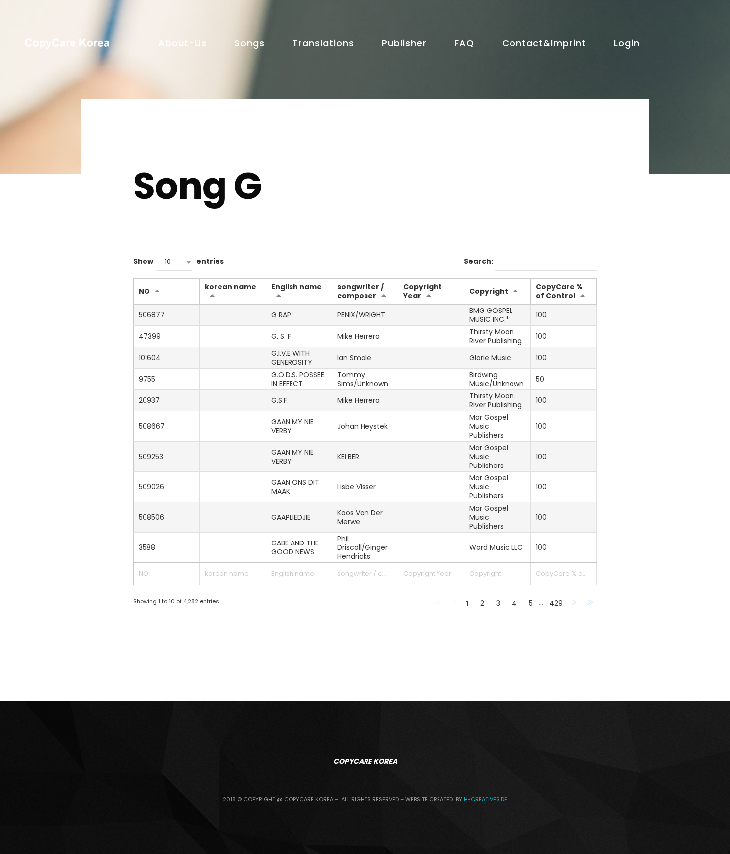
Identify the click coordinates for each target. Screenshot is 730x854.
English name (296, 287)
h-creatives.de (485, 799)
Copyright (488, 291)
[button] (174, 262)
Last (590, 603)
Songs (249, 43)
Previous (454, 603)
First (438, 603)
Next (574, 603)
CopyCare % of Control (559, 291)
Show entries (178, 262)
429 (556, 603)
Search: (479, 262)
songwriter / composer (360, 291)
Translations (323, 43)
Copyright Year (422, 291)
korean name (230, 287)
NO (144, 291)
